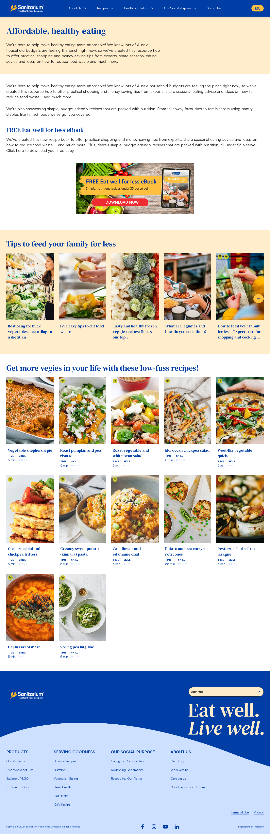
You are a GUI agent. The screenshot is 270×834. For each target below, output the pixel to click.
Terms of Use (240, 812)
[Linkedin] (177, 827)
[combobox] (226, 692)
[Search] (257, 8)
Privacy (259, 812)
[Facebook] (142, 827)
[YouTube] (165, 827)
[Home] (28, 8)
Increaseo (259, 826)
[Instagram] (154, 827)
